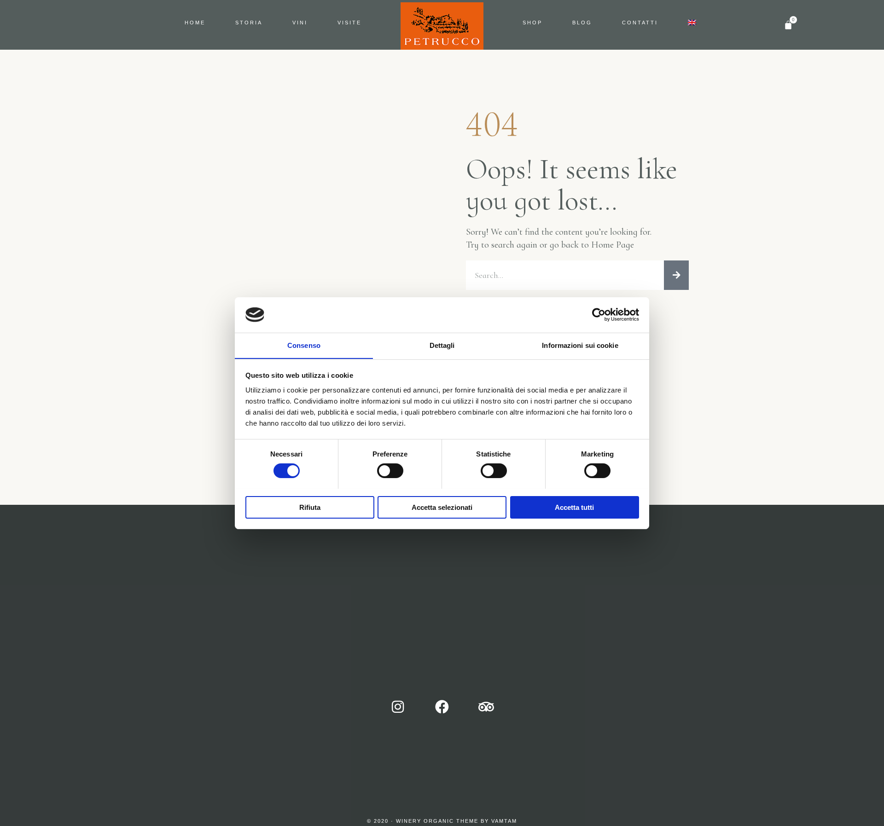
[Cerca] (676, 275)
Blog (582, 22)
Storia (248, 22)
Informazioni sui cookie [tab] (580, 345)
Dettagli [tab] (442, 345)
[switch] (390, 470)
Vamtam (504, 821)
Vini (300, 22)
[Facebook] (442, 707)
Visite (349, 22)
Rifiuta (309, 507)
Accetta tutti (574, 507)
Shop (532, 22)
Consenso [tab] (303, 345)
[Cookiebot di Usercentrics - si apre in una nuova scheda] (598, 315)
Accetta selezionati (442, 507)
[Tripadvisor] (486, 707)
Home (195, 22)
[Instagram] (398, 707)
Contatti (640, 22)
